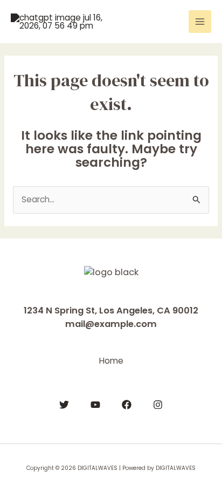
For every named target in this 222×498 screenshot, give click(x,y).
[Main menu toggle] (200, 21)
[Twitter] (64, 405)
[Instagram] (158, 405)
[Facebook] (126, 405)
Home (111, 360)
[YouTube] (95, 405)
